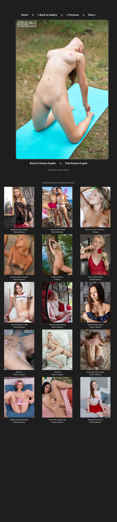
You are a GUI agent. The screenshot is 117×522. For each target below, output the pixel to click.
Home (24, 15)
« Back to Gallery (47, 15)
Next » (92, 15)
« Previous (73, 15)
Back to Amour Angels (43, 163)
